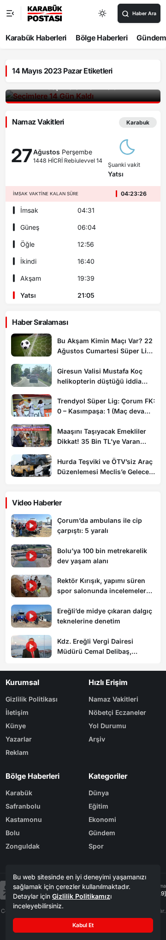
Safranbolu (23, 806)
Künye (16, 726)
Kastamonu (24, 819)
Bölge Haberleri (102, 37)
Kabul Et (83, 925)
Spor (96, 846)
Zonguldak (23, 846)
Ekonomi (102, 819)
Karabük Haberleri (36, 37)
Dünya (99, 793)
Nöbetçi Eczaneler (117, 712)
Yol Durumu (107, 726)
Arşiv (97, 739)
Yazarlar (19, 739)
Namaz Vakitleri (113, 699)
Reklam (17, 752)
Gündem (102, 833)
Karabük (19, 793)
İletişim (17, 712)
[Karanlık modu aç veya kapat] (103, 13)
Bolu (13, 833)
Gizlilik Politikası (32, 699)
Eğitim (98, 806)
